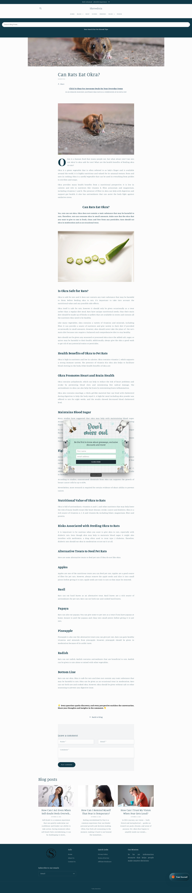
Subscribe (96, 462)
